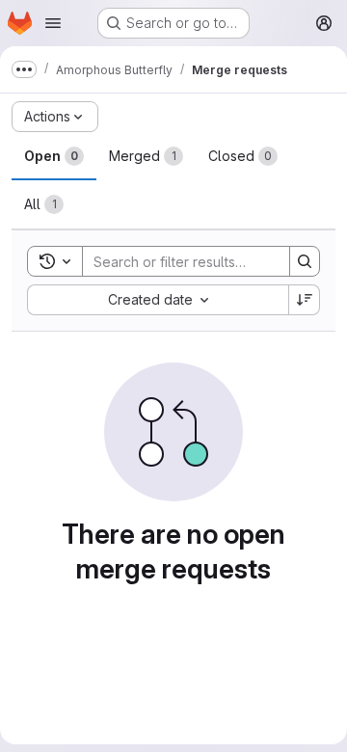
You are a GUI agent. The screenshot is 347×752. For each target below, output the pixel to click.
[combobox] (157, 299)
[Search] (304, 261)
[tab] (54, 156)
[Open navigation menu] (53, 23)
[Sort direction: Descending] (304, 299)
